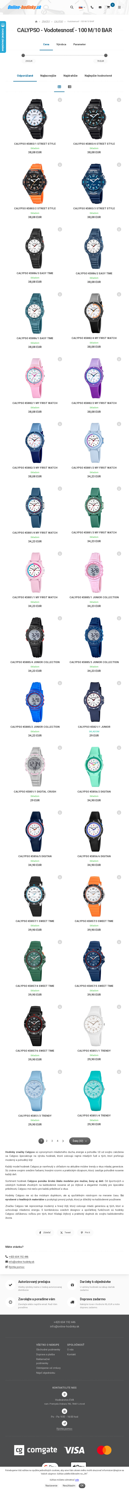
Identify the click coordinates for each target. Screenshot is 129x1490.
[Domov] (24, 7)
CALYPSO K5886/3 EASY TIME (35, 273)
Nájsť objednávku (45, 1372)
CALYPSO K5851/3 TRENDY (35, 1115)
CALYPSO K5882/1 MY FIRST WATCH (34, 403)
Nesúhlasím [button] (69, 1485)
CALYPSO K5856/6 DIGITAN (94, 856)
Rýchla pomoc (17, 1267)
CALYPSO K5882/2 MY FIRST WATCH (94, 403)
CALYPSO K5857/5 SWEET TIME (94, 985)
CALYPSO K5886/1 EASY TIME (35, 338)
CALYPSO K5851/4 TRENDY (94, 1115)
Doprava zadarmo (92, 1299)
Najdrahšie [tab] (70, 75)
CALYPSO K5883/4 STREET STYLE (94, 143)
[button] (44, 1232)
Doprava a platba (45, 1354)
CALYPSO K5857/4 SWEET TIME (35, 985)
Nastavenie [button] (51, 1485)
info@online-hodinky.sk (21, 1261)
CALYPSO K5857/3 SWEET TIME (94, 921)
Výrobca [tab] (61, 44)
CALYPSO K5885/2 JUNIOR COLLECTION (35, 726)
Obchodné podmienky (48, 1349)
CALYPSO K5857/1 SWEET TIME (35, 921)
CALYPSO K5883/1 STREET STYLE (35, 143)
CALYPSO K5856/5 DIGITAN (35, 856)
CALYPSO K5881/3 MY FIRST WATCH (94, 532)
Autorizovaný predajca (34, 1282)
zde (77, 1480)
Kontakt (71, 1354)
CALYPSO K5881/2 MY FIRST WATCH (94, 467)
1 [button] (42, 1141)
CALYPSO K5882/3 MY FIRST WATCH (34, 467)
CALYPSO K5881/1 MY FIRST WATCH (34, 597)
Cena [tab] (46, 44)
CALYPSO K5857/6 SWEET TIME (35, 1050)
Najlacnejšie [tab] (48, 75)
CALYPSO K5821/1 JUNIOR (94, 726)
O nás (70, 1349)
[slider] (23, 55)
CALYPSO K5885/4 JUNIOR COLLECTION (35, 662)
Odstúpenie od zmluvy (48, 1367)
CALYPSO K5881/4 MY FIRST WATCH (34, 532)
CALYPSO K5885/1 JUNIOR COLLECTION (94, 597)
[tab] (59, 86)
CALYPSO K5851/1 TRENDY (94, 1050)
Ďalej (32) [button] (78, 1140)
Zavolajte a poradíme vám (36, 1299)
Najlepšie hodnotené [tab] (98, 75)
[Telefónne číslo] (92, 7)
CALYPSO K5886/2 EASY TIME (94, 273)
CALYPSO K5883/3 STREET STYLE (94, 208)
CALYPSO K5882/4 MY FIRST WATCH (94, 338)
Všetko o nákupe (47, 1344)
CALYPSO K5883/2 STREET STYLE (35, 208)
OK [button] (81, 1485)
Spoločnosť (75, 1344)
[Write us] (64, 1423)
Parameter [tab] (79, 44)
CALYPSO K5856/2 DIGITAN (94, 791)
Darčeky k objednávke (95, 1282)
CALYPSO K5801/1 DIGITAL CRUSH (35, 791)
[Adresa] (64, 1394)
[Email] (100, 7)
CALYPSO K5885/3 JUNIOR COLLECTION (94, 662)
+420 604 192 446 (18, 1256)
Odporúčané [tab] (25, 75)
